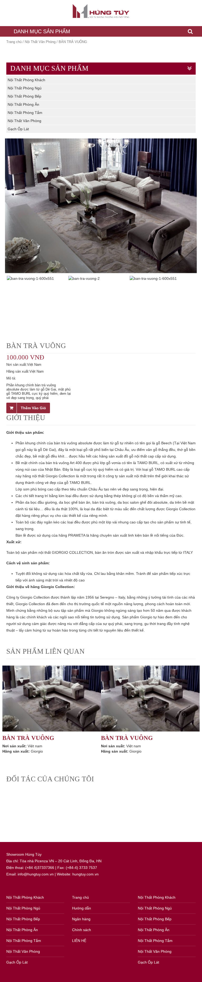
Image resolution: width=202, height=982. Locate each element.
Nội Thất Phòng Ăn (23, 104)
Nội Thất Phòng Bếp (24, 96)
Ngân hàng (81, 919)
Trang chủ (14, 42)
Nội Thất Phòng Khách (26, 80)
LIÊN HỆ (79, 940)
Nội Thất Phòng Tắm (25, 112)
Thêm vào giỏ (33, 408)
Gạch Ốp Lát (18, 129)
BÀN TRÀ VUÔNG (28, 738)
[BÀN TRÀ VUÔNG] (51, 698)
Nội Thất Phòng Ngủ (25, 88)
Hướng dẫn (81, 908)
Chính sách (81, 930)
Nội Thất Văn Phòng (40, 42)
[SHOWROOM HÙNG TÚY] (101, 11)
